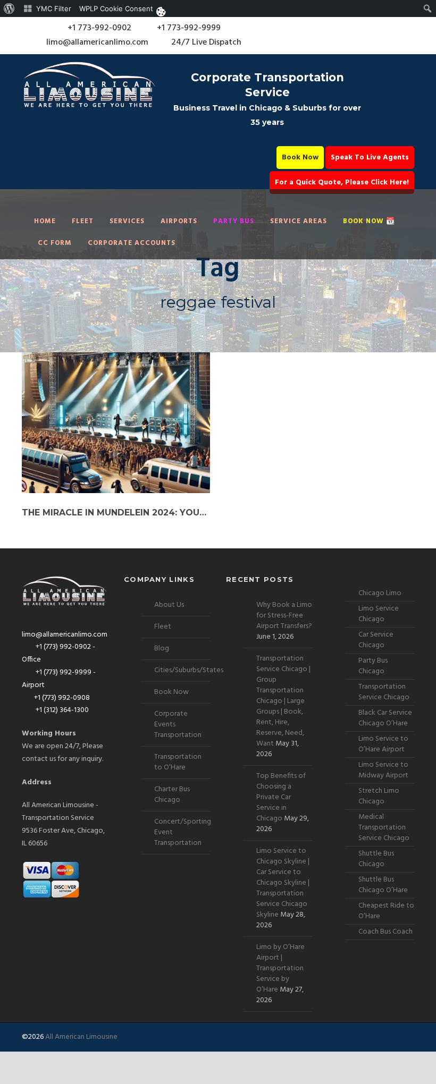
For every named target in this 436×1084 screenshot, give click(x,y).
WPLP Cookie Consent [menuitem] (116, 8)
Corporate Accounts (131, 243)
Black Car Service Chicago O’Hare (385, 718)
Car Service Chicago (375, 640)
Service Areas (298, 221)
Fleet (83, 221)
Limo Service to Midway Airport (383, 770)
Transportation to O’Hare (178, 762)
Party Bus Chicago (373, 666)
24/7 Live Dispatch (206, 42)
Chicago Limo (379, 593)
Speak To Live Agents (370, 157)
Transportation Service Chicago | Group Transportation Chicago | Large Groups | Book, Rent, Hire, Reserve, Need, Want (283, 701)
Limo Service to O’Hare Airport (383, 744)
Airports (179, 221)
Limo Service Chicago (378, 614)
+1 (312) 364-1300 (61, 710)
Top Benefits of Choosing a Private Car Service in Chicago (281, 797)
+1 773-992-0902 (98, 28)
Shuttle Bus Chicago (376, 859)
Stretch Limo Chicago (378, 796)
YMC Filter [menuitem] (53, 8)
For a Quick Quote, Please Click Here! (342, 182)
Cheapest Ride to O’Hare (386, 911)
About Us (169, 605)
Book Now (300, 157)
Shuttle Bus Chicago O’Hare (383, 885)
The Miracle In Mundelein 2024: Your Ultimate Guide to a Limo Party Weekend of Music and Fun (116, 512)
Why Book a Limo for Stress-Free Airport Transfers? (284, 615)
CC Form (55, 243)
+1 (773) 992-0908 (62, 698)
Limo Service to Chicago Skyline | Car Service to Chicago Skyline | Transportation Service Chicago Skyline (282, 883)
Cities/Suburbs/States (188, 670)
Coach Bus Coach (385, 932)
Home (45, 221)
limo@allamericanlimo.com (97, 42)
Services (127, 221)
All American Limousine (81, 1037)
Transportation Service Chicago (383, 692)
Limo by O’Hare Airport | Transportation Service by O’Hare (280, 968)
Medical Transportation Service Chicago (383, 827)
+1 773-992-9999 (188, 28)
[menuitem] (9, 8)
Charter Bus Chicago (172, 794)
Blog (161, 648)
